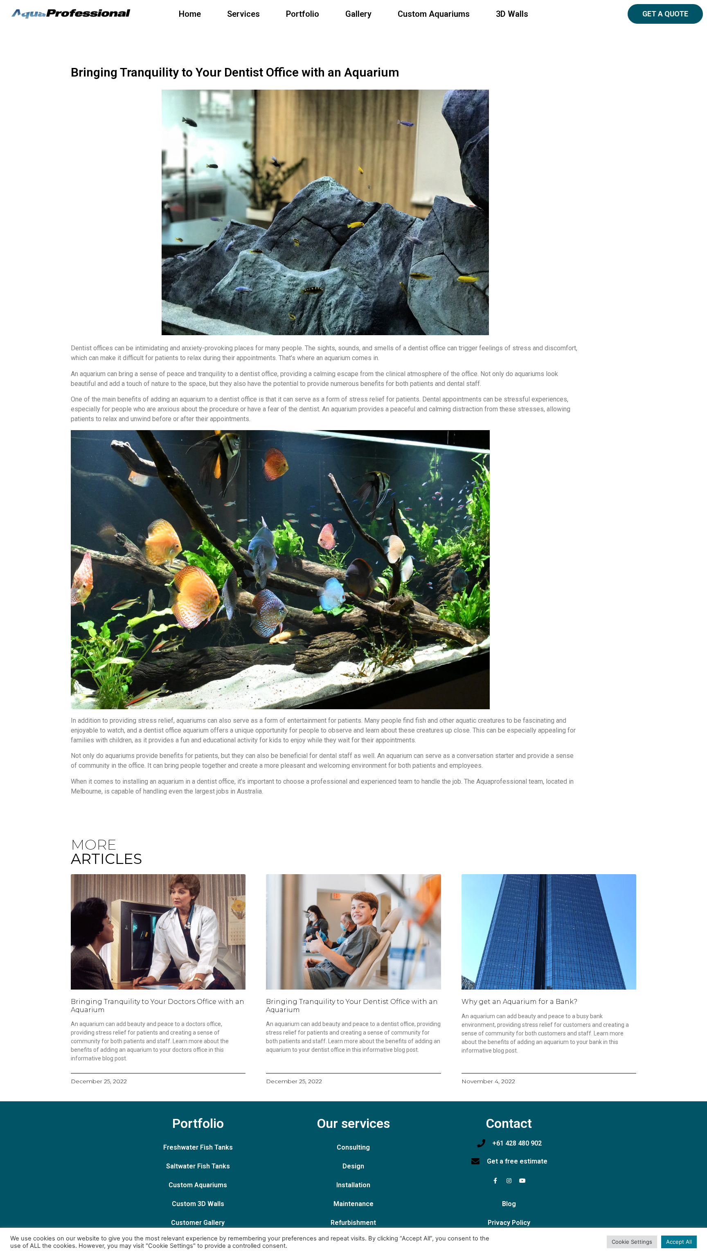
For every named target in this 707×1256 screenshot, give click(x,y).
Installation (353, 1185)
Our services (353, 1123)
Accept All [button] (679, 1241)
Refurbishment (353, 1223)
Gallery (358, 14)
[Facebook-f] (495, 1180)
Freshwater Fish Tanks (198, 1147)
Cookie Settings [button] (632, 1241)
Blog (509, 1204)
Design (353, 1166)
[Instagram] (509, 1180)
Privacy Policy (509, 1223)
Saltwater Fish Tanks (198, 1166)
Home (190, 14)
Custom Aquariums (434, 14)
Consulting (353, 1147)
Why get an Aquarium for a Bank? (519, 1002)
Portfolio (302, 14)
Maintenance (353, 1204)
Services (243, 14)
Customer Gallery (198, 1223)
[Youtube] (522, 1180)
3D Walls (512, 14)
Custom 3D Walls (198, 1204)
